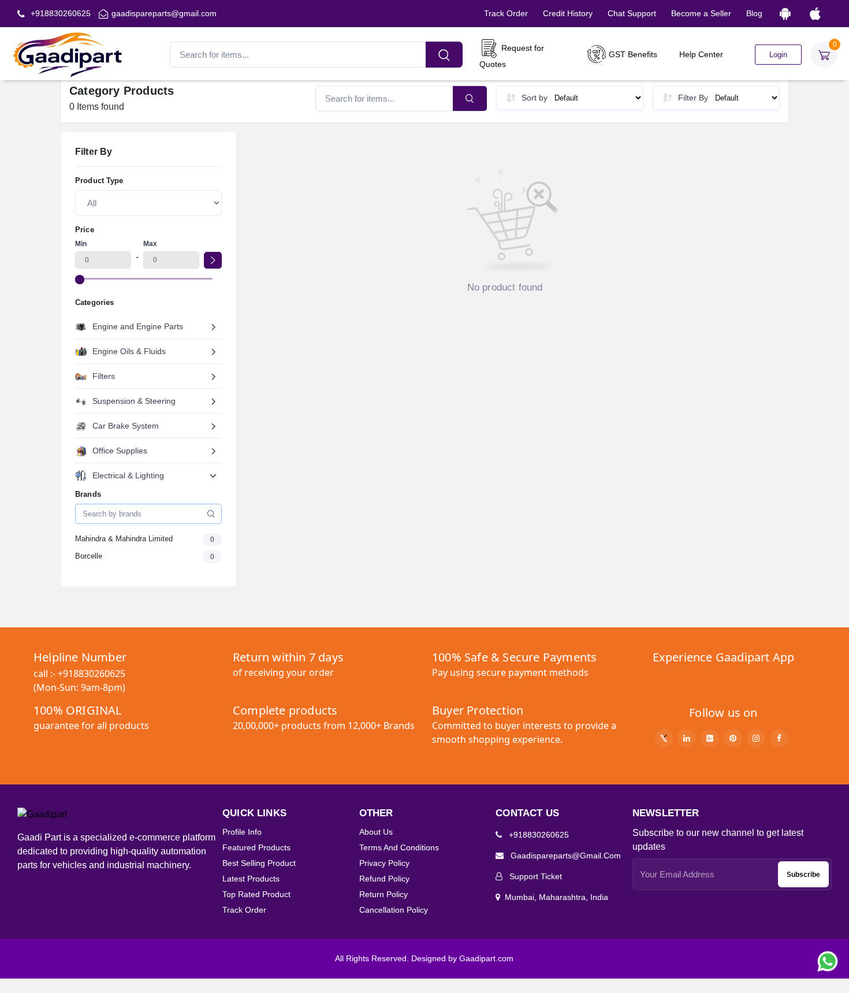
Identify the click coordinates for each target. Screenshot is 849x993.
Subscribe (803, 875)
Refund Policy (384, 878)
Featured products (256, 847)
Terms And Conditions (399, 847)
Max (150, 244)
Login (778, 54)
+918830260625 (59, 13)
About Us (376, 831)
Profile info (242, 831)
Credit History (568, 13)
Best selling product (259, 863)
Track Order (506, 13)
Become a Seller (701, 13)
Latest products (251, 878)
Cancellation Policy (393, 909)
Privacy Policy (384, 863)
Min (81, 244)
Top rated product (256, 894)
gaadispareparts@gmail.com (164, 13)
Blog (754, 13)
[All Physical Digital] (148, 202)
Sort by (535, 97)
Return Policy (383, 894)
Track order (244, 909)
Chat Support (632, 13)
